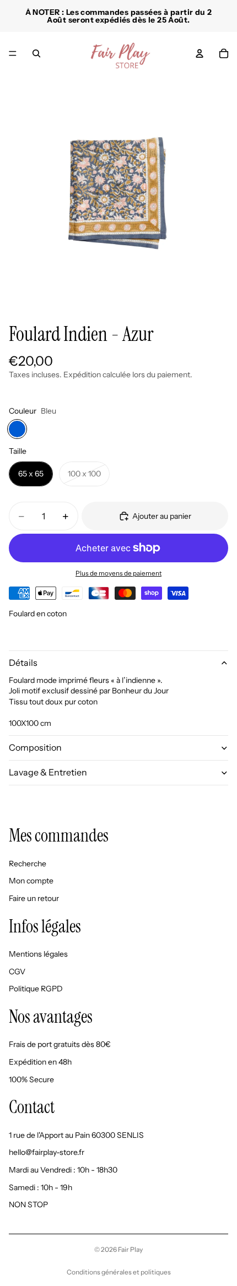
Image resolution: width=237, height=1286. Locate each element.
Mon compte (31, 881)
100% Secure (31, 1079)
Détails (23, 662)
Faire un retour (34, 898)
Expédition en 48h (40, 1062)
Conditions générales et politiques (119, 1272)
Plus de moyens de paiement (118, 573)
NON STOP (28, 1205)
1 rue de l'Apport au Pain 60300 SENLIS (76, 1135)
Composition (35, 747)
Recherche (27, 864)
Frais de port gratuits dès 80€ (60, 1045)
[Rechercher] (36, 53)
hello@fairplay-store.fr (46, 1153)
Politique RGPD (36, 989)
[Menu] (12, 53)
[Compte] (199, 53)
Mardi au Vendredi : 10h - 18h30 (63, 1170)
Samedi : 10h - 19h (40, 1187)
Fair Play (130, 1249)
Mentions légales (38, 954)
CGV (17, 971)
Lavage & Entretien (48, 772)
